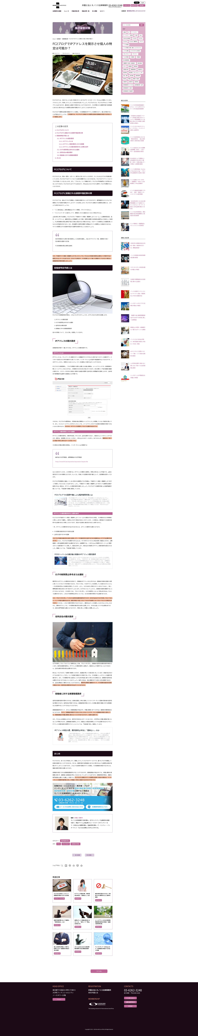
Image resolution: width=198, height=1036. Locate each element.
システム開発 (125, 50)
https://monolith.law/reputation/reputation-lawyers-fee (71, 461)
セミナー (102, 11)
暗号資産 (125, 72)
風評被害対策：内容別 (127, 88)
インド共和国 (125, 44)
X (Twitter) (135, 38)
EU (128, 32)
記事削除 (125, 81)
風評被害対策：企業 (139, 84)
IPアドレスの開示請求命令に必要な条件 (75, 147)
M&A (141, 35)
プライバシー (135, 53)
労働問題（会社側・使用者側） (129, 63)
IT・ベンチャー (134, 32)
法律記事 (123, 11)
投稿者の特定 (75, 844)
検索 (141, 25)
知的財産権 (138, 75)
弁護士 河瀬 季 (79, 818)
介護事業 (132, 57)
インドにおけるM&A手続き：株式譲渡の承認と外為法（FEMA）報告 (137, 341)
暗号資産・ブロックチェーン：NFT (136, 72)
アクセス (59, 999)
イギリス (141, 41)
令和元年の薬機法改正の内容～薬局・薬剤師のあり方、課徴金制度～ (137, 245)
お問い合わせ (126, 5)
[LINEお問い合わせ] (134, 5)
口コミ (124, 66)
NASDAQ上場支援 (126, 38)
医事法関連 (140, 63)
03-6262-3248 (133, 990)
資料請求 (142, 5)
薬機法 (129, 78)
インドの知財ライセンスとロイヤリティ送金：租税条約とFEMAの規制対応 (137, 293)
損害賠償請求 (133, 69)
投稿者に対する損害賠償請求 (69, 155)
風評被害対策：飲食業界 (128, 91)
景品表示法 (140, 69)
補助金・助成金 (136, 78)
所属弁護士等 (75, 11)
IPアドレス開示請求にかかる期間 (73, 144)
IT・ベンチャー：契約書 (128, 35)
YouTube (140, 38)
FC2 (59, 844)
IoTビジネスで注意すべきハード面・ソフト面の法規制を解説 (137, 353)
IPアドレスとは (68, 141)
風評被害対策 (77, 53)
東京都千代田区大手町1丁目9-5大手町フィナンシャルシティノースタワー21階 (64, 992)
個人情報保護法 (126, 60)
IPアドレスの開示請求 (67, 138)
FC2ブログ (66, 844)
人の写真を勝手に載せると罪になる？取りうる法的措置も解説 (137, 365)
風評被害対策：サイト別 (128, 84)
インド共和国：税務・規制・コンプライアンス (132, 47)
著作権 (124, 78)
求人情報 (94, 11)
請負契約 (136, 81)
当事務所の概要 (57, 11)
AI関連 (124, 32)
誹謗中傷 (130, 81)
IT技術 (136, 35)
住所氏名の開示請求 (66, 152)
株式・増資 (125, 75)
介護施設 (138, 57)
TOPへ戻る (99, 971)
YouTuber (125, 41)
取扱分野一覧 (85, 11)
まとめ (59, 158)
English (142, 2)
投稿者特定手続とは (63, 136)
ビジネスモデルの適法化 (135, 50)
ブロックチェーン (126, 53)
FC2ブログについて (63, 130)
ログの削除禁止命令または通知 (69, 150)
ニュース (66, 11)
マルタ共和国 (125, 57)
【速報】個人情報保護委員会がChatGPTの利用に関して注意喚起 (137, 317)
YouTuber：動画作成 (133, 41)
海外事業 (131, 75)
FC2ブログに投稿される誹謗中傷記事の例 (70, 133)
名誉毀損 (130, 66)
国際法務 (135, 66)
